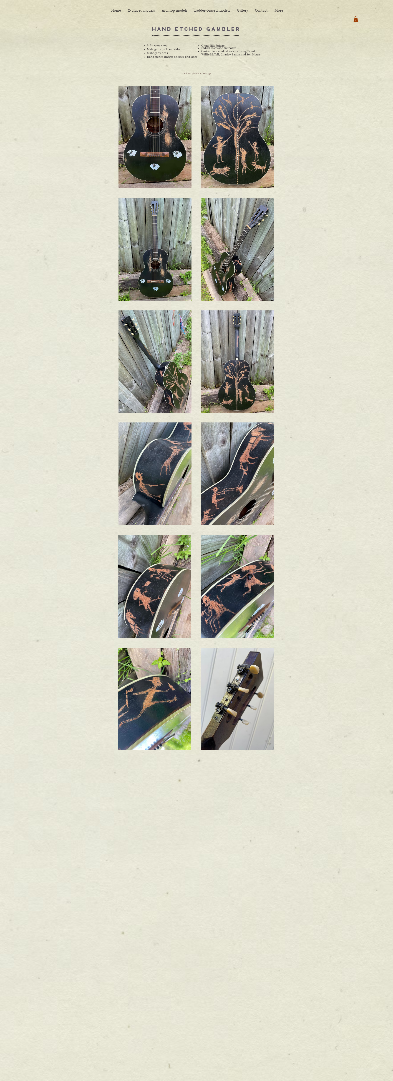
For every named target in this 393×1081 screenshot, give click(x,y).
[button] (355, 19)
